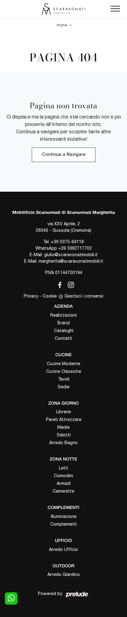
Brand (63, 322)
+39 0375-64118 (67, 241)
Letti (63, 467)
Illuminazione (63, 516)
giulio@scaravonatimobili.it (71, 254)
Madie (63, 427)
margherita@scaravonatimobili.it (71, 261)
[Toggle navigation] (115, 9)
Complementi (63, 524)
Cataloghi (63, 330)
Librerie (63, 411)
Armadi (64, 483)
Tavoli (63, 379)
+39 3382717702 (75, 248)
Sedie (63, 386)
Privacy (31, 296)
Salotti (64, 434)
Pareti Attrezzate (63, 419)
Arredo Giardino (63, 574)
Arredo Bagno (63, 442)
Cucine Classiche (63, 371)
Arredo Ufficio (63, 549)
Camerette (63, 491)
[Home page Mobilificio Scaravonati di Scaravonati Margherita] (63, 9)
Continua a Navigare (63, 155)
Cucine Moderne (63, 363)
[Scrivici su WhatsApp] (11, 598)
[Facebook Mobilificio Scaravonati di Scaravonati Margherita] (58, 283)
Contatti (63, 338)
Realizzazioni (63, 315)
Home (62, 25)
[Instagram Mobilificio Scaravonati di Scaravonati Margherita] (69, 283)
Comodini (63, 475)
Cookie (50, 296)
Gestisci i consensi (83, 296)
